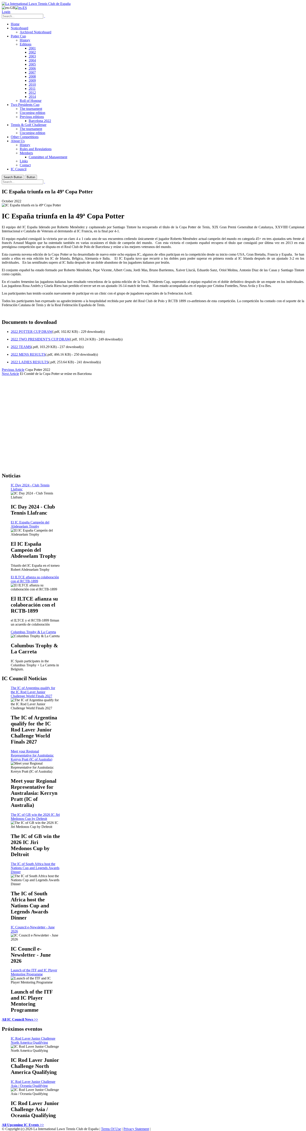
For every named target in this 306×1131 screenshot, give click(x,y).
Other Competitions (25, 137)
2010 (32, 84)
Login (6, 12)
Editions (25, 44)
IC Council (18, 169)
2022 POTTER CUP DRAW (31, 332)
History (25, 40)
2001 (32, 48)
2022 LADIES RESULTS (29, 362)
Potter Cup (18, 36)
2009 (32, 80)
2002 (32, 52)
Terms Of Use (111, 1129)
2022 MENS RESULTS (28, 354)
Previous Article (13, 370)
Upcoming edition (32, 113)
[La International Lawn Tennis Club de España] (36, 4)
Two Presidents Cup (25, 105)
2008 (32, 76)
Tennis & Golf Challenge (28, 125)
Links (24, 161)
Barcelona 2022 (40, 121)
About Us (18, 141)
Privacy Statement (136, 1129)
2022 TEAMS (21, 347)
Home (15, 24)
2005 (32, 64)
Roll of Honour (30, 101)
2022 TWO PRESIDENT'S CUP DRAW (40, 339)
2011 (32, 88)
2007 (32, 72)
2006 (32, 68)
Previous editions (32, 117)
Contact (25, 165)
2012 (32, 92)
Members (26, 153)
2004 (32, 60)
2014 (32, 96)
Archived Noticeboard (35, 32)
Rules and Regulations (36, 149)
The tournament (31, 109)
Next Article (10, 374)
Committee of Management (48, 157)
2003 (32, 56)
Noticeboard (19, 28)
